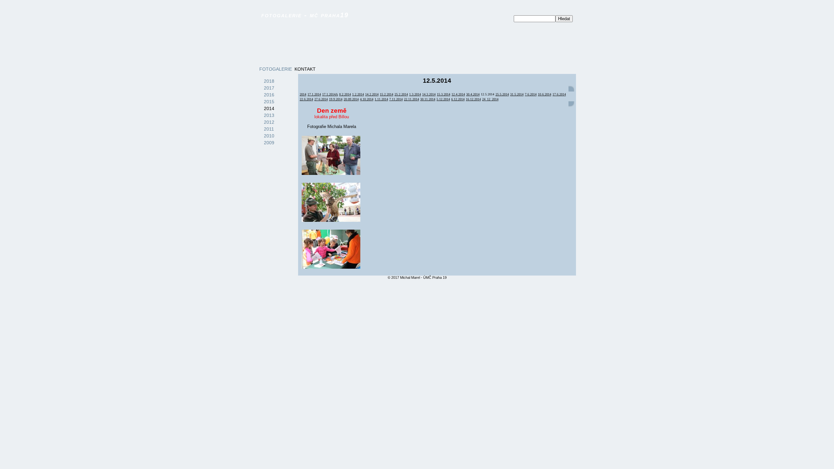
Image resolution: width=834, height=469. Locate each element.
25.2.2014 (401, 94)
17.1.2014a (330, 94)
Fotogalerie (275, 69)
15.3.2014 (443, 94)
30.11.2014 (427, 99)
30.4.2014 (473, 94)
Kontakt (305, 69)
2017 (269, 88)
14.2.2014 (372, 94)
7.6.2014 (531, 94)
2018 (269, 81)
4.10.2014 (366, 99)
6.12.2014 (458, 99)
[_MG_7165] (331, 202)
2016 (269, 94)
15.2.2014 (386, 94)
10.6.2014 (544, 94)
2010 (269, 135)
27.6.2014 (321, 99)
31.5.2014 (517, 94)
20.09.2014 (351, 99)
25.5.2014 (502, 94)
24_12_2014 (490, 99)
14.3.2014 (429, 94)
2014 (269, 108)
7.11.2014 (396, 99)
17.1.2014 (314, 94)
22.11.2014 (411, 99)
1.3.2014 (415, 94)
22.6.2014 (306, 99)
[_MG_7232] (331, 249)
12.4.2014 (458, 94)
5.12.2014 (443, 99)
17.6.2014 (559, 94)
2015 (269, 101)
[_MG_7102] (331, 155)
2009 (269, 142)
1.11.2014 (381, 99)
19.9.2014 (335, 99)
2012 (269, 122)
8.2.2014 (345, 94)
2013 (269, 115)
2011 (269, 129)
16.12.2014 (473, 99)
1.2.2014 (358, 94)
